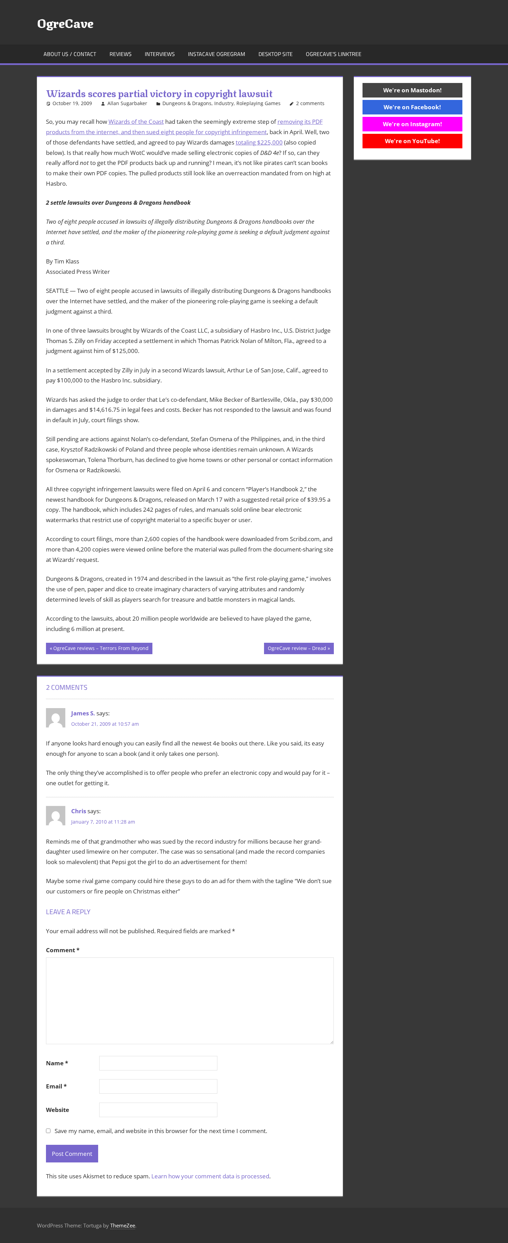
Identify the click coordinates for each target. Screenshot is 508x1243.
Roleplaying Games (258, 103)
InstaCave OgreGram (216, 54)
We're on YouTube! (412, 141)
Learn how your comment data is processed (210, 1176)
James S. (83, 713)
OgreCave (65, 22)
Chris (78, 811)
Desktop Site (275, 54)
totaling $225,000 (259, 142)
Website (57, 1110)
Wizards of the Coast (136, 122)
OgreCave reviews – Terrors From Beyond (101, 649)
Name (57, 1063)
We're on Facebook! (412, 107)
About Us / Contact (70, 54)
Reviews (121, 54)
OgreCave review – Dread (296, 649)
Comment (62, 950)
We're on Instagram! (412, 124)
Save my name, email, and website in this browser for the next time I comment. (161, 1131)
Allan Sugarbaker (127, 103)
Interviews (160, 54)
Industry (224, 103)
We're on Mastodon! (412, 90)
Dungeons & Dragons (186, 103)
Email (56, 1086)
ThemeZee (122, 1225)
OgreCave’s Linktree (333, 54)
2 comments (310, 103)
